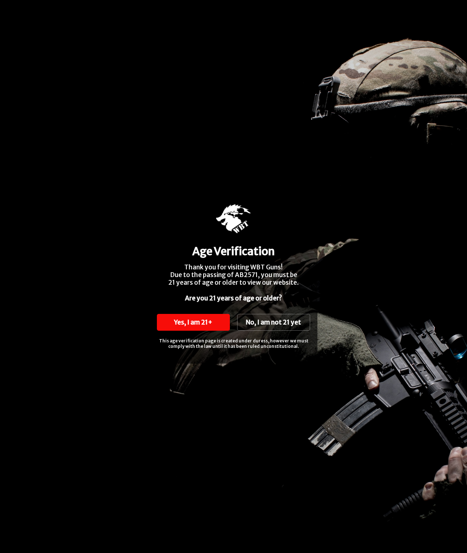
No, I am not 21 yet (273, 322)
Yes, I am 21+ (193, 322)
